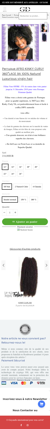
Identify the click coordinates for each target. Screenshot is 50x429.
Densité (6, 194)
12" (5, 166)
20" (36, 166)
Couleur (6, 181)
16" (20, 166)
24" (12, 173)
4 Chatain (37, 186)
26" (20, 173)
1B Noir (7, 186)
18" (28, 166)
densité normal (10, 199)
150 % (23, 199)
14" (12, 166)
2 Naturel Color (21, 186)
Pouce (5, 161)
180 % (33, 199)
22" (5, 173)
